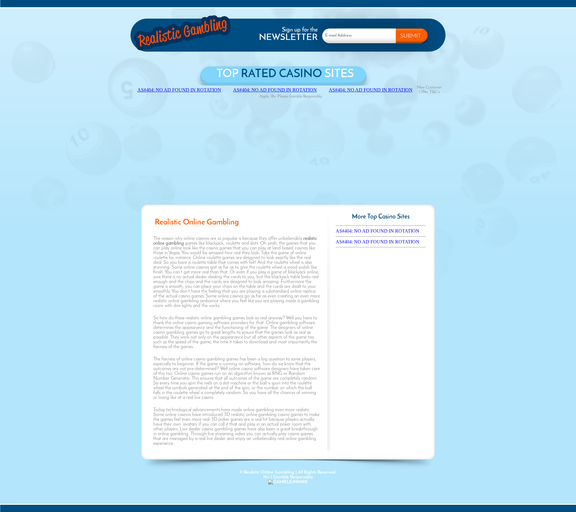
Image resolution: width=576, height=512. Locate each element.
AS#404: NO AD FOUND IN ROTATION (377, 230)
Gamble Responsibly (293, 477)
